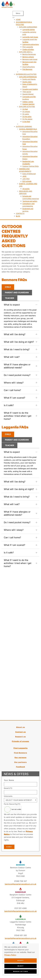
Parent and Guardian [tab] (17, 292)
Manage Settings (20, 971)
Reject (21, 966)
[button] (14, 4)
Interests (8, 796)
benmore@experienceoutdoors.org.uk (20, 884)
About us (20, 727)
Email (8, 788)
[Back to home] (7, 4)
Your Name (9, 780)
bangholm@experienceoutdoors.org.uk (20, 911)
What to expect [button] (12, 304)
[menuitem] (18, 19)
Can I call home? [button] (12, 390)
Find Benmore (20, 753)
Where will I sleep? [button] (14, 382)
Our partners (20, 762)
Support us (20, 736)
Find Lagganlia (21, 748)
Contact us (20, 732)
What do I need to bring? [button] (17, 349)
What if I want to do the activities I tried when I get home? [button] (17, 416)
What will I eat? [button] (12, 357)
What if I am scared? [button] (14, 397)
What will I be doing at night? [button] (19, 342)
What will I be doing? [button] (14, 334)
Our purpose (20, 757)
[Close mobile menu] (13, 17)
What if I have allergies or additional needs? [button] (17, 366)
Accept (20, 960)
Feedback (20, 767)
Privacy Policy (10, 955)
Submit (9, 847)
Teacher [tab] (9, 298)
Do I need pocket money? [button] (17, 375)
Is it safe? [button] (9, 405)
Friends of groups (20, 741)
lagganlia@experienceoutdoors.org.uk (20, 938)
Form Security (12, 804)
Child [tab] (8, 287)
